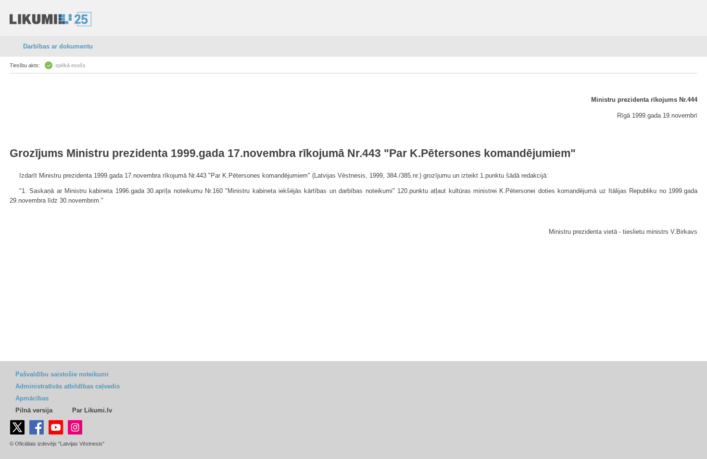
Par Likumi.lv (92, 410)
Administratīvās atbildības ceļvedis (67, 386)
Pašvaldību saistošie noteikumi (62, 374)
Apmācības (32, 398)
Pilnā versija (33, 410)
